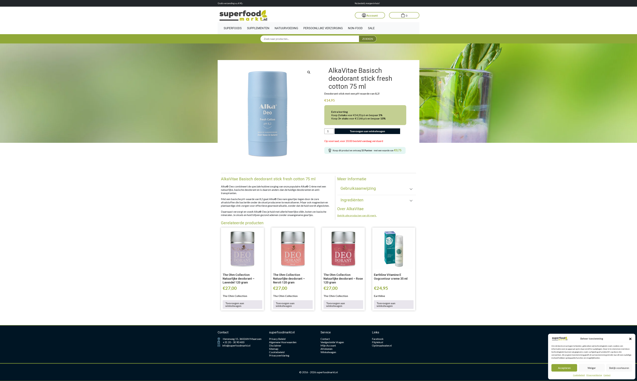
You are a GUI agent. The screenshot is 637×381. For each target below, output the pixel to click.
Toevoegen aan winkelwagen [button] (234, 304)
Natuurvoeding (286, 28)
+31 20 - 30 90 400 (233, 342)
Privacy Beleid (277, 338)
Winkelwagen (328, 352)
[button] (630, 338)
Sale (371, 28)
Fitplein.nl (377, 342)
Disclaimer (275, 345)
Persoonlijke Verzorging (323, 28)
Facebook (378, 338)
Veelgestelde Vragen (332, 342)
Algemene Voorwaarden (282, 342)
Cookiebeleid (579, 375)
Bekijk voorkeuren (619, 367)
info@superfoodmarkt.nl (236, 345)
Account (372, 15)
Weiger (592, 367)
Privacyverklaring (594, 375)
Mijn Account (328, 345)
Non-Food (355, 28)
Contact (606, 375)
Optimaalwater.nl (382, 345)
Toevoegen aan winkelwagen (367, 131)
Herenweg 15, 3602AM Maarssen (241, 338)
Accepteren (564, 367)
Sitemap (273, 348)
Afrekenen (326, 348)
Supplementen (258, 28)
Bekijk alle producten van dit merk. (357, 215)
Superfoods (233, 28)
